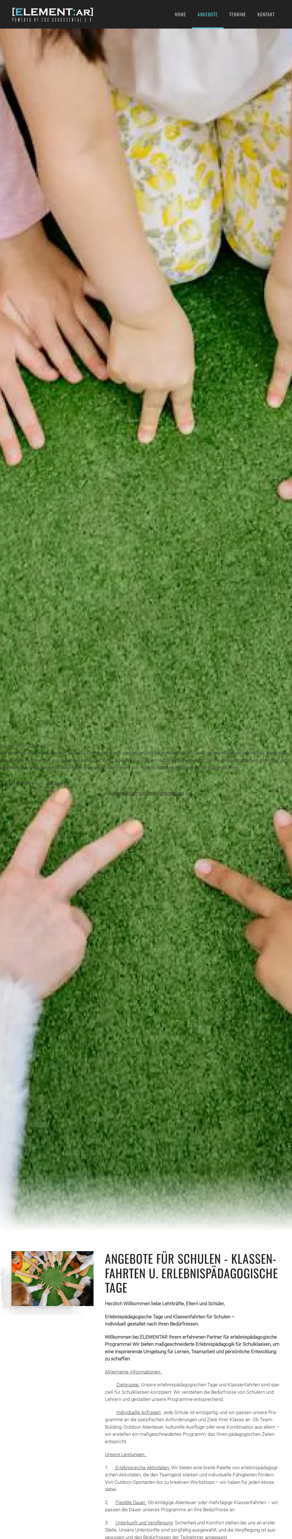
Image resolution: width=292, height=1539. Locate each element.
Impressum (171, 793)
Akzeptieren (20, 783)
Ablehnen (58, 783)
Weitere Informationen (132, 793)
